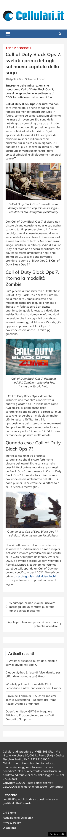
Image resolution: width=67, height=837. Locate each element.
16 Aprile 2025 (14, 79)
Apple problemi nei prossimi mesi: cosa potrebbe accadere (33, 624)
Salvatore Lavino (35, 79)
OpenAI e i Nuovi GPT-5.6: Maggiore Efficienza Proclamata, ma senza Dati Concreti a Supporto (30, 715)
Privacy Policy (12, 822)
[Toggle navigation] (7, 34)
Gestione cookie (57, 834)
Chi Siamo (9, 812)
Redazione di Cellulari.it (18, 817)
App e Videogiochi (18, 48)
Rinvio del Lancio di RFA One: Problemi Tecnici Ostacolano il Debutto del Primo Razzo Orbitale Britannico (31, 699)
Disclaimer (9, 827)
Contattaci (56, 786)
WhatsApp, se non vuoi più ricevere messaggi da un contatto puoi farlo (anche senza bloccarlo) (32, 606)
